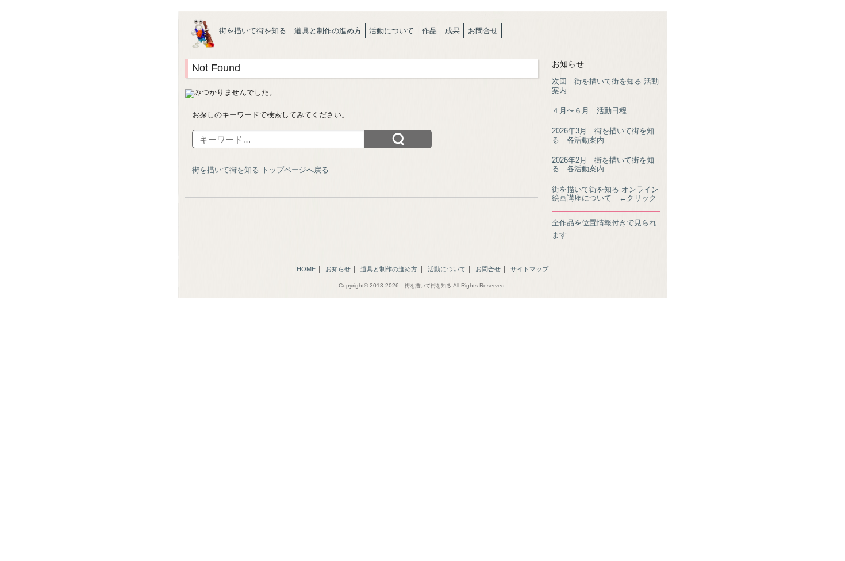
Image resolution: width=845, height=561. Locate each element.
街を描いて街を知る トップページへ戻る (260, 170)
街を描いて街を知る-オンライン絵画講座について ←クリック (605, 193)
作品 (429, 30)
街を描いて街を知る (252, 30)
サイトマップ (529, 269)
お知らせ (338, 269)
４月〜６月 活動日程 (589, 110)
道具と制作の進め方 (328, 30)
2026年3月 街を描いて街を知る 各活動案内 (603, 135)
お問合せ (483, 30)
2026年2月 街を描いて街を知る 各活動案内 (603, 164)
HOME (306, 269)
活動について (391, 30)
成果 (452, 30)
